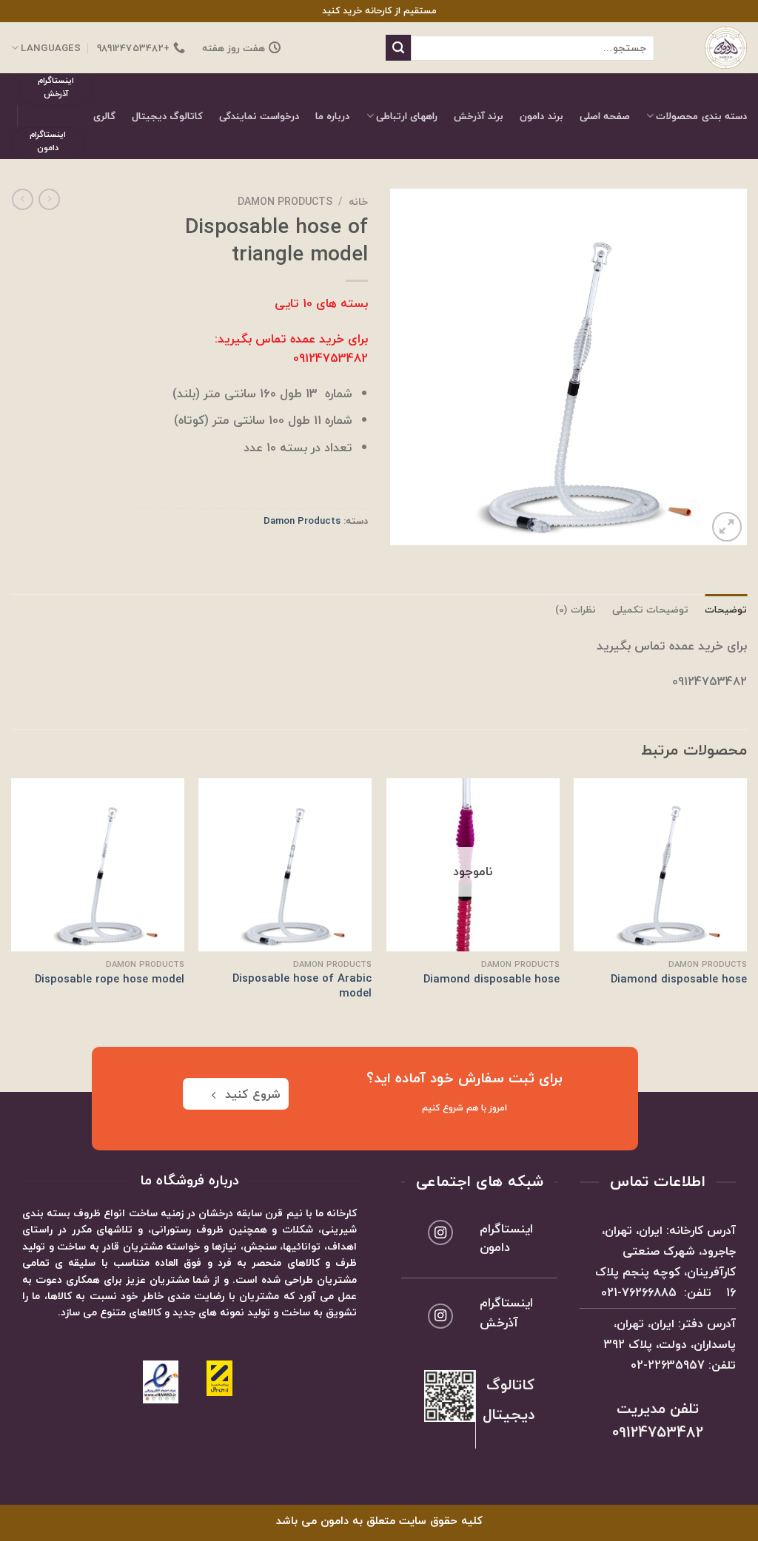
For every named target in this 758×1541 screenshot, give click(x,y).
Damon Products (285, 201)
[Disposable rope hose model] (97, 864)
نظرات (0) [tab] (575, 609)
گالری (104, 115)
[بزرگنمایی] (727, 527)
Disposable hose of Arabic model (302, 985)
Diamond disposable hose (679, 979)
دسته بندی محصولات (701, 115)
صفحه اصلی (605, 115)
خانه (358, 201)
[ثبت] (399, 48)
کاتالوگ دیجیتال (167, 115)
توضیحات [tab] (726, 609)
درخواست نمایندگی (259, 115)
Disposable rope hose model (109, 979)
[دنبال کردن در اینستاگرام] (440, 1232)
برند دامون (541, 115)
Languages (50, 47)
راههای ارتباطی (406, 115)
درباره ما (332, 115)
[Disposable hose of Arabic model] (285, 864)
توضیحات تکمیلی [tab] (650, 609)
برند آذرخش (478, 115)
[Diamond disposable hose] (660, 864)
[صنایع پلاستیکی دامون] (712, 47)
